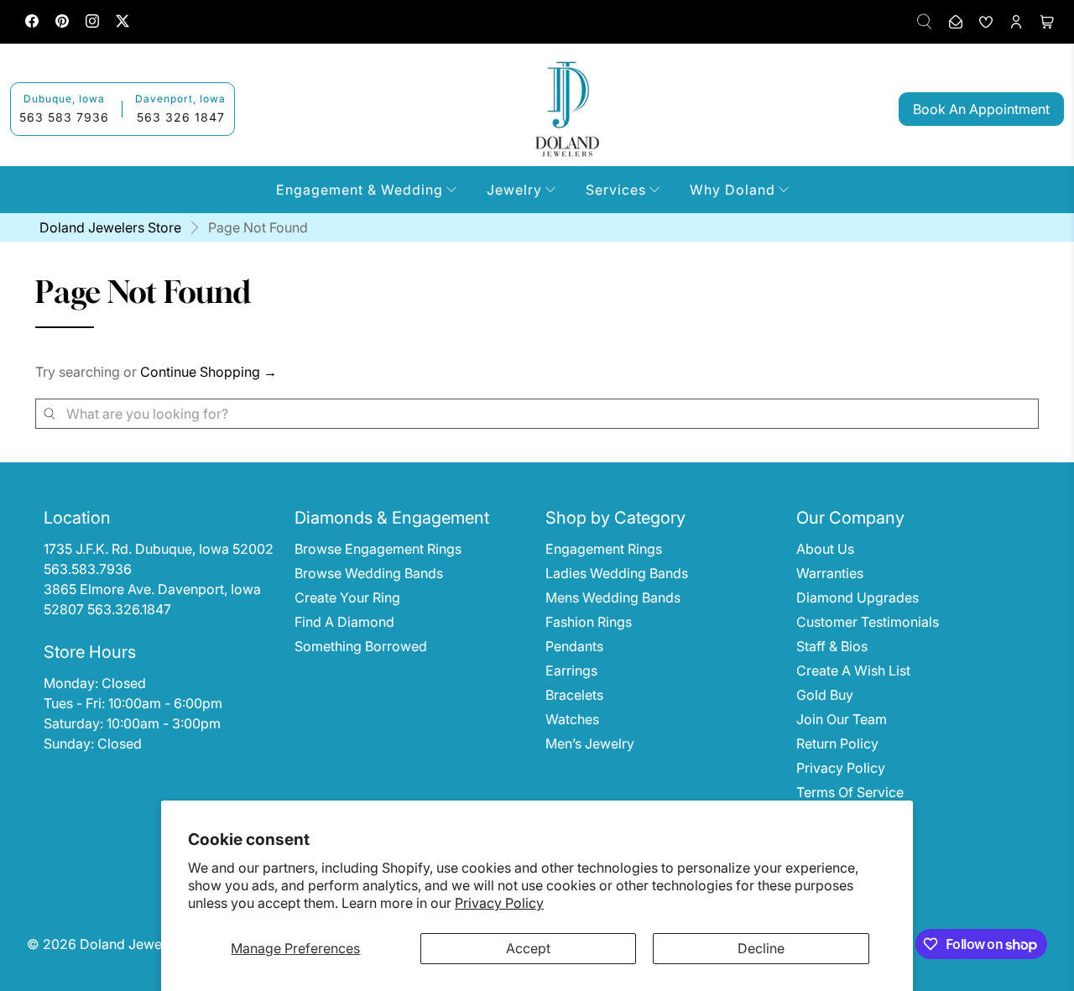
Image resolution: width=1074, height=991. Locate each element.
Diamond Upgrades (857, 597)
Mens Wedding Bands (612, 597)
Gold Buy (824, 694)
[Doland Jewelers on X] (122, 23)
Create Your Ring (347, 597)
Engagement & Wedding (359, 189)
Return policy (837, 743)
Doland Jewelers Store (110, 227)
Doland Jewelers (132, 944)
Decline (761, 948)
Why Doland (732, 189)
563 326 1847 (181, 117)
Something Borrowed (361, 646)
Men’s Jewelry (589, 743)
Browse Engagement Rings (378, 548)
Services (616, 189)
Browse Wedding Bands (369, 573)
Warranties (829, 573)
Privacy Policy (499, 903)
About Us (825, 548)
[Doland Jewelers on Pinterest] (62, 23)
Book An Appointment (981, 109)
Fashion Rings (588, 621)
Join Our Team (841, 719)
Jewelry (514, 189)
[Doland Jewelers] (567, 109)
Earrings (571, 670)
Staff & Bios (832, 646)
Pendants (574, 646)
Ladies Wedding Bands (616, 573)
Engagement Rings (603, 548)
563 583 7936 (64, 117)
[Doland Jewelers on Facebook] (32, 23)
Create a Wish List (853, 670)
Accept (528, 948)
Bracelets (574, 694)
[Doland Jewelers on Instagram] (92, 23)
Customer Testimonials (867, 621)
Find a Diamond (344, 621)
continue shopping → (208, 371)
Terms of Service (850, 792)
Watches (572, 719)
